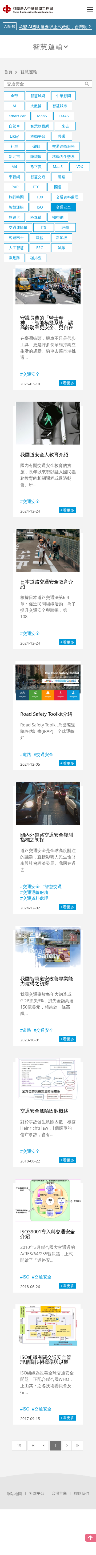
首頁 (8, 72)
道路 (61, 176)
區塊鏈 (36, 217)
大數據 (36, 105)
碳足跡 (14, 257)
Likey (14, 136)
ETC (36, 186)
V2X (80, 166)
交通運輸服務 (63, 146)
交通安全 (63, 207)
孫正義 (36, 166)
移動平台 (37, 136)
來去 (65, 126)
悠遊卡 (14, 217)
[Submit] (88, 84)
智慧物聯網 (39, 126)
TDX (39, 196)
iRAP (14, 186)
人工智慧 (16, 247)
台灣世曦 (59, 1493)
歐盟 (39, 237)
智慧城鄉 (37, 95)
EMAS (64, 115)
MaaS (42, 115)
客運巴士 (16, 237)
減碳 (61, 247)
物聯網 (57, 217)
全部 (14, 95)
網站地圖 (14, 1494)
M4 (14, 166)
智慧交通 (37, 176)
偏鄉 (36, 146)
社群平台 (36, 1493)
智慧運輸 (48, 46)
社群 (14, 146)
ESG (39, 247)
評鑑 (65, 227)
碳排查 (36, 257)
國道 (58, 186)
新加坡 (61, 237)
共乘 (61, 136)
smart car (17, 115)
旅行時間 (16, 196)
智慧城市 (59, 105)
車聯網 (14, 176)
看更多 (68, 382)
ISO (40, 207)
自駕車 (14, 126)
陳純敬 (36, 156)
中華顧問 (63, 95)
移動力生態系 (63, 156)
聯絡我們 (81, 1493)
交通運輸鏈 (18, 227)
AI (14, 105)
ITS (43, 227)
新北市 (14, 156)
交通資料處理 (67, 196)
